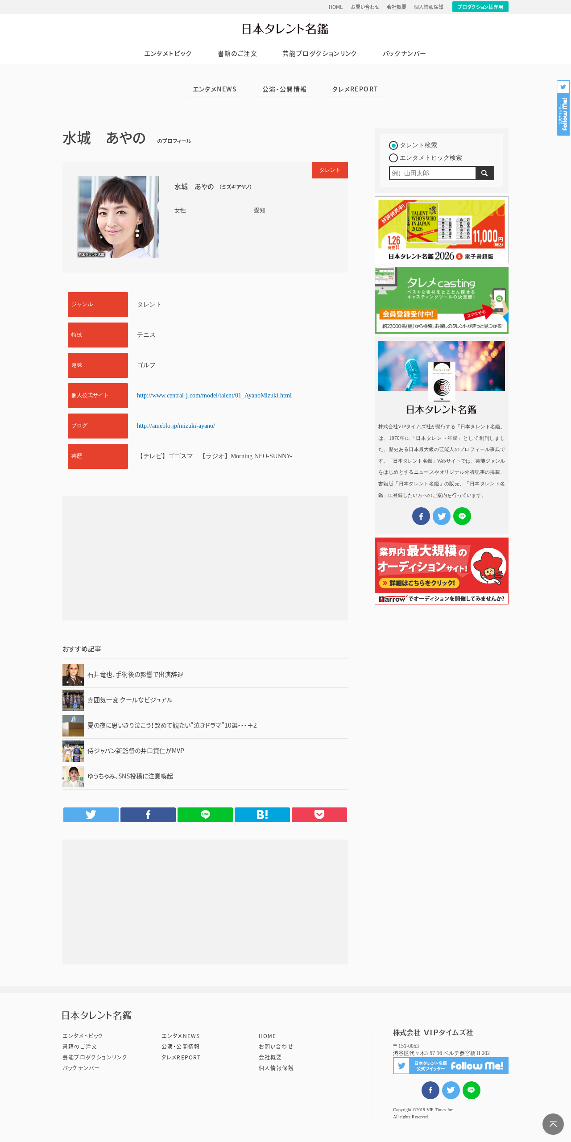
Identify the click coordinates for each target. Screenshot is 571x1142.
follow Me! (564, 108)
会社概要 (396, 6)
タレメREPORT (355, 89)
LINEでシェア (471, 1090)
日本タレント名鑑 (285, 28)
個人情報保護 (428, 6)
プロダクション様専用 (480, 6)
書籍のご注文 (237, 53)
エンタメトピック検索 (431, 157)
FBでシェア (430, 1090)
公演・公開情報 (284, 89)
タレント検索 (418, 145)
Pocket (319, 814)
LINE (205, 814)
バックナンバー (405, 53)
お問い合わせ (365, 6)
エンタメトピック (168, 53)
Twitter (91, 814)
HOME (336, 6)
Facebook (148, 814)
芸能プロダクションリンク (320, 53)
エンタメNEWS (215, 89)
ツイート (451, 1090)
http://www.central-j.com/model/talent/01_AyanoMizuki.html (214, 395)
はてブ (262, 814)
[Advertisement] (205, 558)
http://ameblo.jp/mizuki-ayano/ (176, 425)
